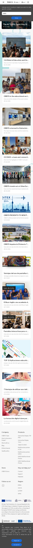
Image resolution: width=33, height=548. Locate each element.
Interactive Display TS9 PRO (24, 436)
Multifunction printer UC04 (24, 448)
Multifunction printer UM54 (24, 453)
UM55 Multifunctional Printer (24, 457)
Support (20, 474)
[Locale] (29, 2)
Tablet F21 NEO (22, 445)
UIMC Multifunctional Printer (24, 462)
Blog (3, 445)
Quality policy (5, 451)
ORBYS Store (5, 471)
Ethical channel (6, 448)
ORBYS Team (5, 435)
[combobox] (16, 13)
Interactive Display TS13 (23, 441)
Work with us (5, 443)
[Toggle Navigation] (3, 2)
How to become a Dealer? (7, 439)
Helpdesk (20, 476)
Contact (20, 471)
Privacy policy (25, 532)
